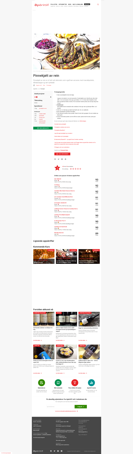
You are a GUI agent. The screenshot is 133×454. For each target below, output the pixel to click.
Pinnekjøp (48, 85)
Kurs (69, 4)
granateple (41, 115)
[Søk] (98, 4)
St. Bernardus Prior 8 (59, 220)
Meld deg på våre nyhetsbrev (62, 444)
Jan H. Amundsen (37, 426)
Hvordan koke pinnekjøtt (60, 124)
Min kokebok (76, 6)
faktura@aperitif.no (82, 431)
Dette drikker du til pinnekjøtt (61, 136)
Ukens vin (58, 6)
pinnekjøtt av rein (43, 108)
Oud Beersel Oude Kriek (60, 226)
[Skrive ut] (65, 159)
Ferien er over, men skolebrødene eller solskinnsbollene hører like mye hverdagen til (66, 362)
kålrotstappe (83, 121)
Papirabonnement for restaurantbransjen (65, 430)
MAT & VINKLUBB (78, 4)
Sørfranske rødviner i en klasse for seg (43, 328)
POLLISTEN (54, 4)
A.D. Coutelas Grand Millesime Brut (63, 196)
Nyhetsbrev (70, 6)
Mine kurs (81, 6)
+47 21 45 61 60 (62, 437)
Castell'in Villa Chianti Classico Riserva (64, 190)
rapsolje (41, 119)
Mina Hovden (36, 430)
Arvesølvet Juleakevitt (60, 202)
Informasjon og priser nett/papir (63, 426)
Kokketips (86, 6)
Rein (44, 85)
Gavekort (66, 6)
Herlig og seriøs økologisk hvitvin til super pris (43, 361)
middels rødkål (42, 113)
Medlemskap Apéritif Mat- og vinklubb (64, 431)
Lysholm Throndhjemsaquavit (62, 214)
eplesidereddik (42, 121)
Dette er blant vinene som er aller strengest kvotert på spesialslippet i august (66, 329)
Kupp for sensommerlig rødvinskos (88, 328)
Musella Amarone (59, 232)
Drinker (61, 6)
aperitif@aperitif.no (60, 436)
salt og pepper (42, 122)
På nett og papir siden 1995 (62, 421)
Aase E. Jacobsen (37, 421)
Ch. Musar (57, 185)
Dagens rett (53, 6)
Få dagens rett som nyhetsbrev (61, 147)
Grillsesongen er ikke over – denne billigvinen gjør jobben (88, 361)
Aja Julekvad (57, 179)
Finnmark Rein (64, 150)
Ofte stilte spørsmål (60, 440)
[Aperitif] (41, 5)
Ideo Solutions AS (91, 451)
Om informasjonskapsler (39, 437)
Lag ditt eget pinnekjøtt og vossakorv (63, 133)
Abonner (87, 4)
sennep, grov (42, 117)
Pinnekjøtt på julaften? (59, 130)
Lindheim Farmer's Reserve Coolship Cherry (66, 208)
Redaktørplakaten (47, 434)
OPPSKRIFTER (63, 4)
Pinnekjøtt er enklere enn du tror (62, 127)
